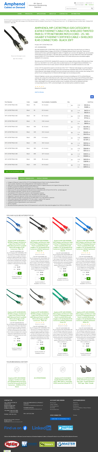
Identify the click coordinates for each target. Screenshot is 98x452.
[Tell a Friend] (92, 96)
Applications (41, 13)
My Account (53, 402)
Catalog (42, 19)
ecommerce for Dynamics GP (16, 421)
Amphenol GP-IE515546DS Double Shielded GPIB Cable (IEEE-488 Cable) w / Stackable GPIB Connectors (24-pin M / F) (62, 380)
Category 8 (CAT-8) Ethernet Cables (76, 19)
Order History (89, 3)
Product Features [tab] (11, 178)
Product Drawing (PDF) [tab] (27, 178)
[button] (89, 5)
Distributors (75, 13)
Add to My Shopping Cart (14, 171)
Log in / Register (80, 3)
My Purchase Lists (54, 409)
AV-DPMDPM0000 (40, 378)
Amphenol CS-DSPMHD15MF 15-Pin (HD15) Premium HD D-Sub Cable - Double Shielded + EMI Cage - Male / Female (86, 380)
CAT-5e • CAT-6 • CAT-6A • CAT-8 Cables (56, 19)
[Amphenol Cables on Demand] (14, 5)
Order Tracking (53, 404)
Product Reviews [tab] (42, 178)
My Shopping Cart (54, 406)
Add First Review (39, 92)
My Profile (52, 407)
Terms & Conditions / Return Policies (82, 407)
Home (20, 13)
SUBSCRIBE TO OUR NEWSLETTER (60, 418)
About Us (52, 13)
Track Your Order (79, 4)
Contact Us (63, 13)
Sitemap (75, 415)
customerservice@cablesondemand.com (33, 405)
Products (28, 13)
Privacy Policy (76, 409)
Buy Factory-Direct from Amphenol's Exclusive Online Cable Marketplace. (21, 19)
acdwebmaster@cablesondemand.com (33, 409)
